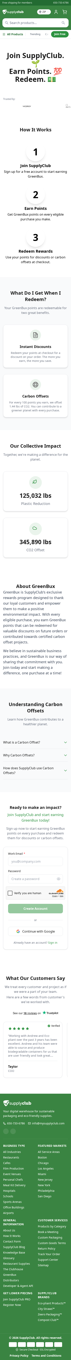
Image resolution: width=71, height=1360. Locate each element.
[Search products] (63, 22)
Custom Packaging (50, 1237)
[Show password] (59, 879)
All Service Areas (49, 1152)
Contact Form (12, 1241)
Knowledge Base (14, 1252)
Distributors (11, 1280)
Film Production (13, 1168)
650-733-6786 (61, 2)
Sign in (52, 942)
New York (44, 1185)
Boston (42, 1157)
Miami (42, 1174)
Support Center (48, 1260)
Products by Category (52, 1226)
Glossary (8, 1258)
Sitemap (43, 1265)
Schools (8, 1196)
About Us (9, 1230)
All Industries (12, 1152)
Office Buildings (13, 1207)
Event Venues (12, 1174)
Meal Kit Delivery (14, 1185)
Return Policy (46, 1248)
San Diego (44, 1196)
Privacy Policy (19, 1355)
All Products (15, 34)
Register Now (12, 1305)
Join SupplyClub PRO (16, 1299)
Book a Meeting (48, 1232)
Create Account (35, 908)
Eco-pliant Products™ (52, 1303)
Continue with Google (38, 931)
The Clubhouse (13, 1269)
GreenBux (9, 1275)
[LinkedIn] (6, 1131)
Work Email (16, 853)
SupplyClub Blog (14, 1247)
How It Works (12, 1236)
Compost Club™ (48, 1320)
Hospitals (9, 1191)
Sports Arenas (12, 1202)
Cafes (6, 1163)
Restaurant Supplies (16, 1263)
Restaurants (11, 1157)
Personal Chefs (13, 1179)
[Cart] (65, 12)
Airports (8, 1213)
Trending (35, 34)
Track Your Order (49, 1254)
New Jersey (45, 1179)
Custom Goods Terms (52, 1243)
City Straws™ (46, 1309)
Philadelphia (46, 1191)
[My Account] (56, 12)
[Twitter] (13, 1131)
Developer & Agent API (18, 1286)
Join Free (59, 34)
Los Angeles (46, 1168)
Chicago (43, 1163)
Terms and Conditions (46, 1355)
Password (14, 871)
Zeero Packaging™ (50, 1314)
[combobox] (35, 22)
